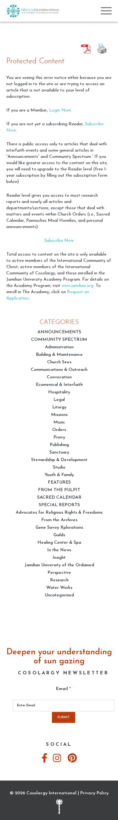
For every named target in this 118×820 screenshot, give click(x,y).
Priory (59, 437)
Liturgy (59, 407)
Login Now (60, 110)
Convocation (59, 377)
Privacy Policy (94, 793)
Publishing (59, 445)
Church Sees (59, 362)
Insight (59, 557)
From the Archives (59, 520)
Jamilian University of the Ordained (59, 565)
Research (59, 580)
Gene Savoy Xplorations (59, 527)
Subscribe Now (59, 240)
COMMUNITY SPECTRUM (59, 339)
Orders (59, 430)
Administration (59, 347)
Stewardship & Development (59, 460)
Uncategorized (59, 595)
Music (59, 422)
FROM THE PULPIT (59, 490)
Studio (59, 467)
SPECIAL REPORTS (59, 505)
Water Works (59, 587)
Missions (59, 415)
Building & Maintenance (59, 354)
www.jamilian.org (77, 285)
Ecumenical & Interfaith (59, 384)
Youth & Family (59, 475)
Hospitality (59, 392)
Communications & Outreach (59, 369)
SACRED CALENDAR (59, 497)
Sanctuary (59, 452)
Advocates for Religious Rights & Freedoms (59, 512)
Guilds (59, 535)
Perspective (59, 572)
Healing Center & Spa (59, 542)
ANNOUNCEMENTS (59, 332)
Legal (59, 399)
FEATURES (59, 482)
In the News (59, 550)
